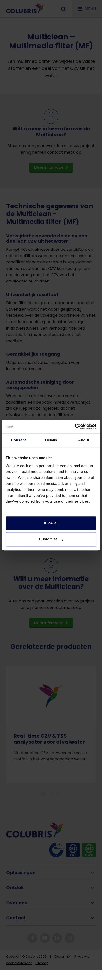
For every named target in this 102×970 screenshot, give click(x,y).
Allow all (51, 523)
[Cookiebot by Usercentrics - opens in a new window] (74, 426)
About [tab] (83, 440)
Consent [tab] (18, 440)
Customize (48, 539)
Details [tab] (51, 440)
